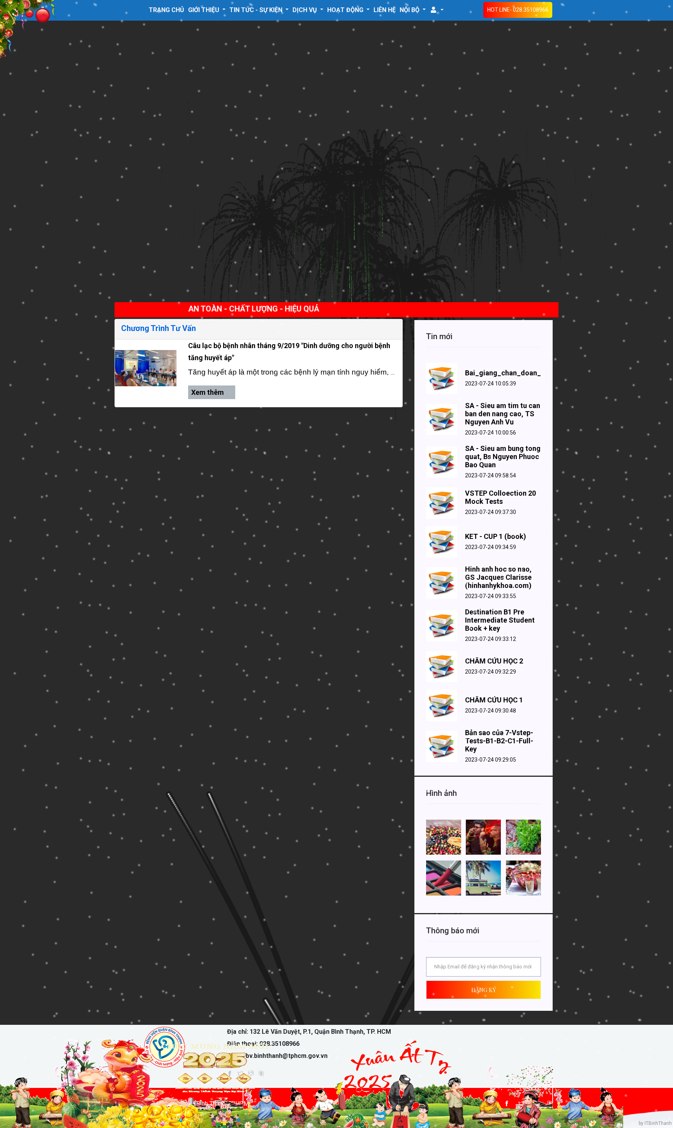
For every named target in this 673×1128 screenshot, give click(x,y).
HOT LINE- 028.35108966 (517, 10)
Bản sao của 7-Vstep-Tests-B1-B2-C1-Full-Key (499, 741)
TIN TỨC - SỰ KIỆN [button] (256, 10)
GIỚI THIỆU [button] (204, 10)
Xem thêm (208, 392)
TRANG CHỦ (166, 10)
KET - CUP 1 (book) (495, 536)
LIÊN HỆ (384, 10)
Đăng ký (483, 990)
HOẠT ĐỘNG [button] (346, 10)
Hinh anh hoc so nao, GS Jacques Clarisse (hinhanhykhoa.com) (498, 577)
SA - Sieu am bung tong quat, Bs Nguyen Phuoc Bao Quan (503, 456)
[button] (437, 10)
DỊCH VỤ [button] (305, 10)
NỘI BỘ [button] (410, 10)
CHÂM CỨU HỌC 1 (494, 700)
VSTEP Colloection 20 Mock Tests (500, 497)
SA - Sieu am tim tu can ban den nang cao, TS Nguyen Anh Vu (502, 413)
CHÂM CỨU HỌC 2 (494, 661)
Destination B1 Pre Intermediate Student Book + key (500, 620)
